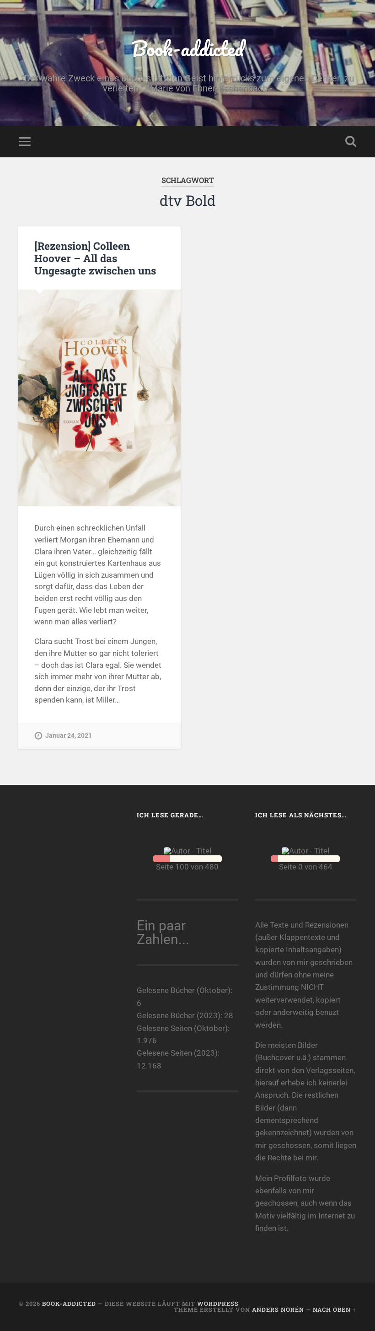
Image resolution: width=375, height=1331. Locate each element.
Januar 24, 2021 (68, 736)
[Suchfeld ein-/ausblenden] (350, 141)
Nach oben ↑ (334, 1309)
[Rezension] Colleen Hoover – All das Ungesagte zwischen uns (95, 258)
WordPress (218, 1303)
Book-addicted (187, 48)
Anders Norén (278, 1309)
